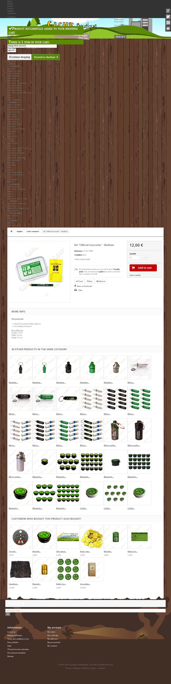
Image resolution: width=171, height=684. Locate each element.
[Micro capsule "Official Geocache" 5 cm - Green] (44, 399)
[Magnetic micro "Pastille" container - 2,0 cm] (44, 462)
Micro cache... (110, 445)
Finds (9, 95)
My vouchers (52, 646)
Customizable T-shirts (15, 153)
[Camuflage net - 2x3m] (20, 569)
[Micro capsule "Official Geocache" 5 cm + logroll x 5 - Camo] (92, 430)
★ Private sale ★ (13, 225)
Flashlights (11, 165)
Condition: (78, 255)
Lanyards (11, 162)
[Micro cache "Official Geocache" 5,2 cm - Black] (139, 430)
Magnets (10, 133)
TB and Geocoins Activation (18, 649)
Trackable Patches (14, 85)
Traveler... (13, 551)
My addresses (52, 639)
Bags (9, 167)
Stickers (10, 191)
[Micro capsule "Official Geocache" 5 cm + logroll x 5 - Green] (68, 430)
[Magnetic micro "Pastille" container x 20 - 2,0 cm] (92, 462)
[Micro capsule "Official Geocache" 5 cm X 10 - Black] (116, 399)
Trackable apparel (14, 90)
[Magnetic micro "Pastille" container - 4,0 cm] (20, 493)
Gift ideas (14, 201)
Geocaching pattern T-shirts (18, 148)
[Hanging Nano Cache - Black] (20, 367)
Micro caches (12, 117)
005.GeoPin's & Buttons (16, 189)
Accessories (15, 184)
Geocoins (11, 68)
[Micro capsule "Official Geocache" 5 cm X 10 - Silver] (92, 399)
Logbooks (11, 126)
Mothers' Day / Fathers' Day (18, 208)
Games (10, 196)
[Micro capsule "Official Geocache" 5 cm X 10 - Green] (139, 399)
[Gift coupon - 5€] (68, 537)
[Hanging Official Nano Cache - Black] (68, 367)
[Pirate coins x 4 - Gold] (92, 537)
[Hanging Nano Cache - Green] (44, 367)
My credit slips (52, 635)
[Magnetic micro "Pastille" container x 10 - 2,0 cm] (68, 462)
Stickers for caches (14, 124)
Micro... (131, 382)
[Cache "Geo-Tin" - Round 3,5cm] (139, 493)
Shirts (9, 145)
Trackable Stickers (14, 88)
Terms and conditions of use (18, 639)
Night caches (12, 136)
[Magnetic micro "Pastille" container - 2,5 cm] (116, 462)
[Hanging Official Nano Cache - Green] (92, 367)
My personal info (54, 642)
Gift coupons (12, 206)
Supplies (13, 102)
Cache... (83, 508)
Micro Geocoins (13, 80)
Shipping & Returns (14, 635)
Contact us (11, 17)
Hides (9, 97)
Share (90, 281)
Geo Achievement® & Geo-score (20, 92)
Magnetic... (37, 476)
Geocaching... (85, 584)
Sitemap (10, 656)
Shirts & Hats (12, 143)
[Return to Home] (11, 231)
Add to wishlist (135, 275)
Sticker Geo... (132, 551)
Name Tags (11, 78)
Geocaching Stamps (14, 172)
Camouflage (12, 131)
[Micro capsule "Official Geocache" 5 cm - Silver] (139, 367)
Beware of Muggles (73, 668)
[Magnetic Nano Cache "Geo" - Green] (116, 537)
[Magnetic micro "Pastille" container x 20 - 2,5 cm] (139, 462)
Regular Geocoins (14, 71)
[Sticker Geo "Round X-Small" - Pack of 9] (68, 569)
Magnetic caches (13, 112)
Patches (10, 194)
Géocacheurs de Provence (17, 203)
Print (80, 290)
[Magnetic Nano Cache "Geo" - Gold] (44, 569)
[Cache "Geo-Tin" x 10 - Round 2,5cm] (116, 493)
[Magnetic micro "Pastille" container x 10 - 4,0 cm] (44, 493)
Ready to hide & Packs (16, 109)
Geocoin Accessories (15, 174)
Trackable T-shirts (14, 150)
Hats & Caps (12, 155)
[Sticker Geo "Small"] (139, 537)
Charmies (101, 668)
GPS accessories (13, 160)
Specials (13, 220)
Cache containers (14, 104)
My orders (51, 632)
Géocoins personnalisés (16, 653)
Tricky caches (12, 107)
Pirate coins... (85, 551)
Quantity (133, 253)
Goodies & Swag (13, 186)
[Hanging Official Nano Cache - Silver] (116, 367)
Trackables (15, 66)
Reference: (78, 251)
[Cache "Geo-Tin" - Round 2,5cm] (92, 493)
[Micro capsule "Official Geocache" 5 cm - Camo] (68, 399)
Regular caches (13, 119)
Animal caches (12, 121)
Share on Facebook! (84, 286)
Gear (12, 140)
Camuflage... (13, 584)
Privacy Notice (13, 642)
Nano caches (12, 114)
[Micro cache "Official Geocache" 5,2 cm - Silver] (20, 462)
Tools (9, 177)
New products (16, 213)
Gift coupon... (61, 551)
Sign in (9, 1)
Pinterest (101, 281)
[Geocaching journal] (92, 569)
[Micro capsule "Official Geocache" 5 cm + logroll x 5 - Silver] (20, 430)
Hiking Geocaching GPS (16, 157)
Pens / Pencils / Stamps (16, 129)
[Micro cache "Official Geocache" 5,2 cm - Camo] (116, 430)
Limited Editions (13, 76)
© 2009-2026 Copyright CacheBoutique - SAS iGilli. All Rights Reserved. (85, 664)
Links (9, 646)
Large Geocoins (13, 73)
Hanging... (13, 382)
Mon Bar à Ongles (89, 668)
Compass (11, 170)
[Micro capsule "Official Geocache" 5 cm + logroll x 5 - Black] (44, 430)
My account (54, 627)
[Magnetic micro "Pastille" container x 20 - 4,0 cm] (68, 493)
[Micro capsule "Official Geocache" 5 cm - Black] (20, 399)
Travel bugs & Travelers (17, 83)
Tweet (80, 281)
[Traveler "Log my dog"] (20, 537)
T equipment (12, 179)
